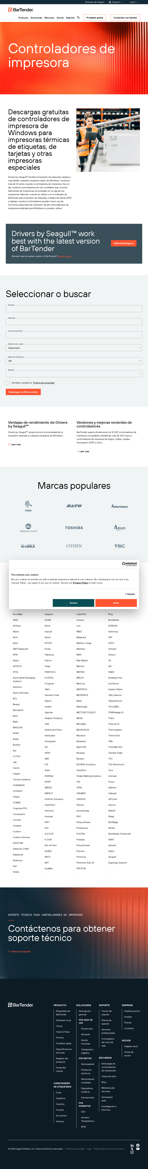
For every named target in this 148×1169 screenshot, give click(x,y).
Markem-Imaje (83, 643)
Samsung (113, 631)
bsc (14, 750)
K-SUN (48, 839)
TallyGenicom (115, 700)
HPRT (47, 752)
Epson (48, 637)
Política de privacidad (43, 382)
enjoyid (48, 631)
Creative (17, 825)
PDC (78, 816)
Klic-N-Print (51, 845)
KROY (47, 856)
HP (46, 747)
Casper (16, 773)
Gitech (48, 700)
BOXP (16, 733)
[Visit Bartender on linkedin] (132, 1145)
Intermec (49, 810)
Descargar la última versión (23, 391)
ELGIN (48, 619)
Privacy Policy (80, 582)
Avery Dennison (21, 692)
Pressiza (80, 839)
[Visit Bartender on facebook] (138, 1145)
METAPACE (82, 695)
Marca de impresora (16, 357)
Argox (16, 660)
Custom (17, 831)
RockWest (113, 619)
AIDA (15, 619)
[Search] (78, 17)
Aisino (16, 631)
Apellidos (11, 318)
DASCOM (18, 843)
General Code (52, 695)
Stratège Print (115, 677)
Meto (79, 700)
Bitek (15, 721)
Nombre (11, 305)
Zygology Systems (117, 862)
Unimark (112, 775)
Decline (73, 603)
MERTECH (81, 689)
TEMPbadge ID (115, 712)
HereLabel (50, 735)
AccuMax (18, 614)
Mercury (80, 683)
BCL (15, 698)
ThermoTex (114, 735)
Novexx (80, 758)
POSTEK (80, 833)
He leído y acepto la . (33, 382)
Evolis (47, 648)
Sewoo (111, 654)
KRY (47, 862)
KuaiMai (48, 868)
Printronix (81, 856)
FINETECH (50, 671)
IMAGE (48, 787)
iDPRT (48, 781)
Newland (81, 741)
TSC (110, 758)
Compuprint (19, 814)
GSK (47, 723)
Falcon (48, 660)
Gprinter (49, 712)
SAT (110, 637)
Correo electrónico (15, 331)
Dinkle (16, 871)
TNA (110, 741)
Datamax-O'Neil (21, 848)
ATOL (15, 671)
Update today (64, 256)
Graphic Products (53, 718)
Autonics (17, 686)
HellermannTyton (53, 729)
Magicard (81, 637)
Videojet (112, 793)
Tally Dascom (115, 695)
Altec (15, 643)
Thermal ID (113, 723)
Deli (15, 866)
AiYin (15, 637)
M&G (79, 631)
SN (109, 666)
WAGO (111, 810)
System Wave (115, 689)
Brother (16, 744)
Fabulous (49, 654)
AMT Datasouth (20, 648)
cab (15, 762)
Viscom (112, 804)
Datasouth (18, 854)
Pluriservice (82, 827)
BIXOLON (17, 727)
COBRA (17, 802)
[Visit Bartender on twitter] (132, 1149)
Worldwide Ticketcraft (119, 833)
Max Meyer (82, 660)
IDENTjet (49, 775)
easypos (49, 614)
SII (109, 660)
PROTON (81, 868)
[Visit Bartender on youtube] (138, 1149)
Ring (110, 614)
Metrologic (81, 706)
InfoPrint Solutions (54, 799)
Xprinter (112, 845)
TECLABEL (113, 706)
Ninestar (80, 752)
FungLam (49, 683)
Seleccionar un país (15, 344)
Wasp (111, 816)
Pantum (80, 804)
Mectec (80, 666)
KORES (48, 851)
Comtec (17, 819)
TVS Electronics (116, 764)
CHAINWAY (19, 785)
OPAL (79, 787)
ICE (46, 764)
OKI (78, 781)
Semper (112, 648)
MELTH (80, 677)
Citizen (16, 796)
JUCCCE (49, 833)
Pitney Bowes (83, 822)
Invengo (49, 816)
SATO (111, 643)
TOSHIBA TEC (115, 747)
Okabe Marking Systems (88, 775)
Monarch (81, 735)
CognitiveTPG (20, 808)
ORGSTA (80, 799)
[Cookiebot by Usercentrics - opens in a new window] (124, 564)
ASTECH (17, 666)
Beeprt (16, 704)
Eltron (48, 625)
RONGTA (112, 625)
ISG (46, 827)
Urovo (111, 781)
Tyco (110, 770)
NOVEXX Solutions (85, 764)
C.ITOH (16, 756)
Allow (116, 603)
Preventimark (83, 845)
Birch (15, 715)
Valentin (112, 787)
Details (131, 594)
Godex (48, 706)
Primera (80, 851)
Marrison (80, 648)
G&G (47, 689)
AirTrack (17, 625)
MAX (78, 654)
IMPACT (49, 793)
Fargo (47, 666)
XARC (111, 839)
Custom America (21, 837)
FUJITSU (49, 677)
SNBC (111, 671)
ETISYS (48, 643)
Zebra (111, 851)
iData (47, 770)
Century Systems (21, 779)
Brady (16, 738)
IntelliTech (50, 804)
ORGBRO (81, 793)
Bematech (18, 710)
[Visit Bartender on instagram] (132, 1152)
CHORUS (17, 790)
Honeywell (50, 741)
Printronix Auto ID (85, 862)
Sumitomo (113, 683)
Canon (16, 767)
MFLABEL (81, 723)
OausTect (81, 770)
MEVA (79, 718)
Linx (78, 625)
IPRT (47, 822)
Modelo (11, 370)
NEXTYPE (81, 747)
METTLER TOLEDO (86, 712)
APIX (15, 654)
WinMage (113, 822)
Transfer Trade (115, 752)
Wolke (111, 827)
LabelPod (81, 614)
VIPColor (112, 799)
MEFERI (80, 671)
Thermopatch (115, 729)
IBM (47, 758)
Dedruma (17, 860)
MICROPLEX (82, 729)
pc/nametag (82, 810)
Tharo (111, 718)
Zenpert (112, 856)
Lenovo (80, 619)
